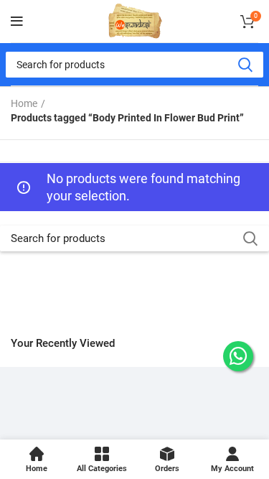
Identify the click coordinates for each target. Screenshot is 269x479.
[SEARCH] (244, 65)
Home (24, 103)
